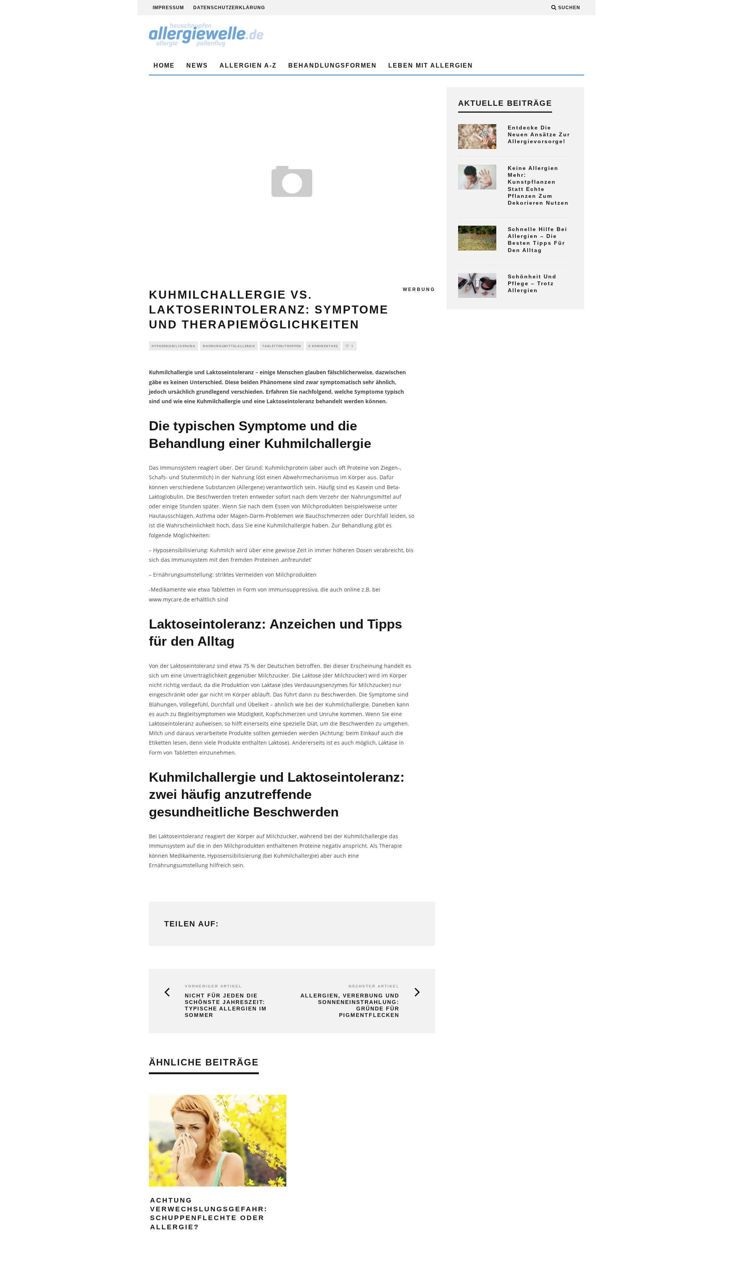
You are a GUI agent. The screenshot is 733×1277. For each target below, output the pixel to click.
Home (164, 65)
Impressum (168, 7)
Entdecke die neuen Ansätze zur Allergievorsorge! (539, 134)
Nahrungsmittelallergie (229, 346)
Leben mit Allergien (430, 65)
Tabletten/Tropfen (281, 346)
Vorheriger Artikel (213, 986)
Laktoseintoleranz (230, 372)
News (197, 65)
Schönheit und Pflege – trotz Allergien (532, 283)
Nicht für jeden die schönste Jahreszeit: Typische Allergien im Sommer (226, 1005)
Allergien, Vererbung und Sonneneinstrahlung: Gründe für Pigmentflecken (349, 1005)
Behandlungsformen (332, 65)
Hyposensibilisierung (173, 346)
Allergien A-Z (248, 65)
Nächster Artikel (374, 986)
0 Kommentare (323, 346)
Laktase (271, 685)
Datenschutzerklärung (229, 7)
